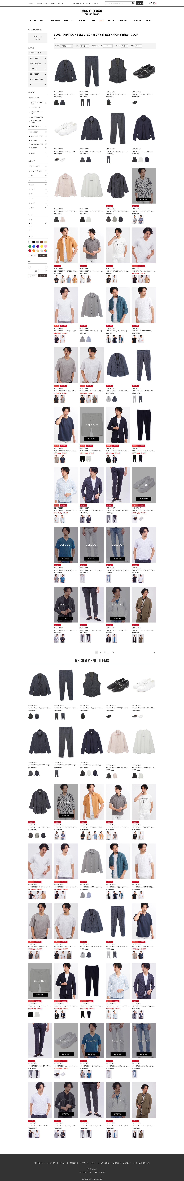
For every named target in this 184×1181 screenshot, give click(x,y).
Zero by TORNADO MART (36, 112)
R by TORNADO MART (37, 117)
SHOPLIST (150, 20)
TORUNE (32, 153)
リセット (32, 255)
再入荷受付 (144, 199)
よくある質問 (51, 1163)
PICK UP (111, 20)
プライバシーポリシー (89, 1163)
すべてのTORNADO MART (36, 103)
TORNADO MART (35, 53)
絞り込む (43, 255)
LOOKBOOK (137, 20)
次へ (154, 652)
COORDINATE (124, 20)
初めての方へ (38, 1163)
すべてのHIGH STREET (37, 136)
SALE (102, 20)
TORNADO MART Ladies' (36, 121)
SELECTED (33, 69)
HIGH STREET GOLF (36, 79)
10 (113, 652)
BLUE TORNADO (35, 63)
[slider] (29, 267)
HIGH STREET (34, 58)
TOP (29, 29)
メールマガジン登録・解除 (141, 1163)
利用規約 (62, 1163)
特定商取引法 (74, 1163)
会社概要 (116, 1163)
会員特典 (126, 1163)
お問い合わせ (105, 1163)
